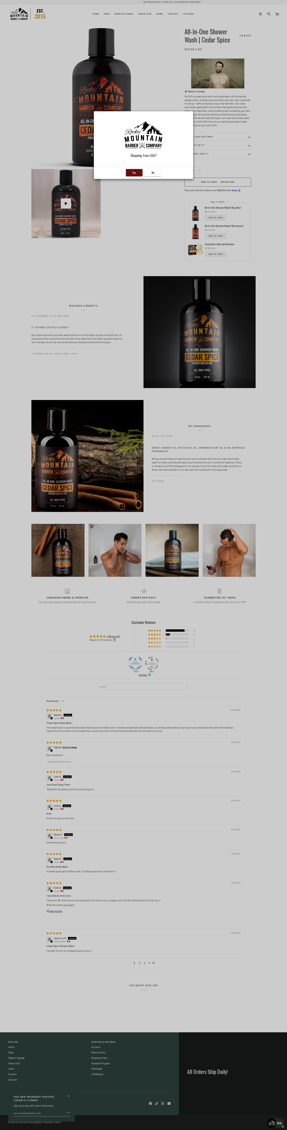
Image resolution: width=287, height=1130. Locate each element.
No (153, 173)
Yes (134, 173)
